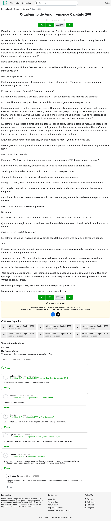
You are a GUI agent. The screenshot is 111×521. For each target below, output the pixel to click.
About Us (51, 499)
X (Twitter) (90, 502)
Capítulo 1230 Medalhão (36, 456)
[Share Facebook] (53, 314)
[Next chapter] (69, 25)
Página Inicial (15, 3)
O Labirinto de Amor (21, 9)
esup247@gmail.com (63, 510)
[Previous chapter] (42, 25)
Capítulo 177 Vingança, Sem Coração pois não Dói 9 (47, 378)
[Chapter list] (50, 25)
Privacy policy (53, 505)
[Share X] (58, 314)
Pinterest (90, 505)
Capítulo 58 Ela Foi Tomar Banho (40, 398)
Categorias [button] (26, 3)
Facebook (90, 499)
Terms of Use (53, 502)
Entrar (107, 3)
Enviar (7, 368)
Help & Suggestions (55, 508)
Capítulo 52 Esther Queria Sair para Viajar (43, 437)
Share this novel (56, 303)
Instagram (90, 508)
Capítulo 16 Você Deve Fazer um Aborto (42, 417)
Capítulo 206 (36, 9)
